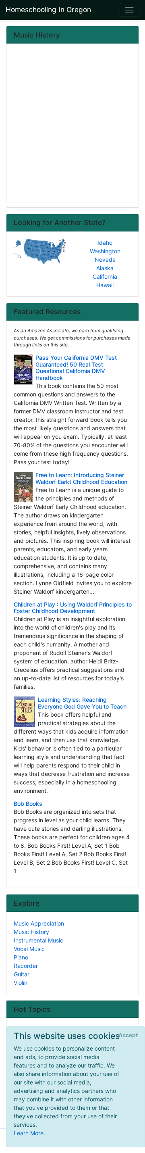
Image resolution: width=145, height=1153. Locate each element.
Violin (20, 982)
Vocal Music (29, 948)
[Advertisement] (72, 126)
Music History (31, 931)
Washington (105, 251)
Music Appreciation (39, 923)
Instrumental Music (38, 940)
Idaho (104, 242)
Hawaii (105, 284)
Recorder (26, 965)
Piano (21, 957)
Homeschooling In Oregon (48, 9)
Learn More (29, 1133)
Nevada (105, 259)
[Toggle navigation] (129, 10)
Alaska (105, 268)
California (105, 276)
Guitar (21, 974)
